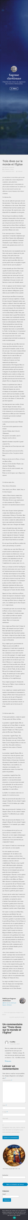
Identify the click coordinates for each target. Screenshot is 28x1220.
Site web (5, 1118)
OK (14, 1217)
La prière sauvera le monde (16, 1017)
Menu (15, 88)
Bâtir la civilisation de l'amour (15, 1184)
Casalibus (12, 1042)
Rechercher (5, 1175)
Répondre (8, 1061)
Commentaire (7, 1080)
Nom (4, 1105)
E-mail (5, 1112)
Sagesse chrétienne (14, 77)
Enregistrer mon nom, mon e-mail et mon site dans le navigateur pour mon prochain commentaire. (13, 1130)
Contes (12, 169)
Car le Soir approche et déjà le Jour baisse (12, 1013)
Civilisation (6, 169)
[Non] (26, 1214)
